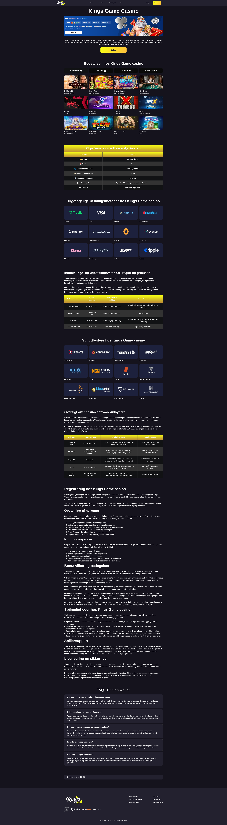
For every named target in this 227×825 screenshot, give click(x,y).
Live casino (99, 70)
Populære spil (74, 70)
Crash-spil (124, 70)
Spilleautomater (149, 70)
